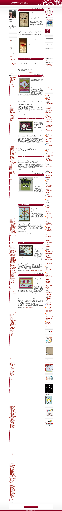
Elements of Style (12, 239)
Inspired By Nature (49, 229)
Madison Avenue (48, 313)
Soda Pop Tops (12, 435)
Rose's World (48, 275)
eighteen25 (47, 324)
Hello (10, 316)
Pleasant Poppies (12, 381)
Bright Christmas (12, 114)
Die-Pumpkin (11, 151)
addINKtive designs (49, 259)
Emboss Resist (12, 242)
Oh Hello (11, 367)
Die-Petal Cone (12, 150)
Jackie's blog (48, 177)
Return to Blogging (48, 302)
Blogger (14, 502)
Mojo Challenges (35, 152)
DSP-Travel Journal (12, 227)
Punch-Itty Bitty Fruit (12, 403)
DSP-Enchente (12, 176)
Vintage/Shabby (12, 474)
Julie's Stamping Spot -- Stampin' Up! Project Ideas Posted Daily (49, 108)
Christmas (11, 122)
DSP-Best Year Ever (12, 167)
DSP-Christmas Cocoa (13, 173)
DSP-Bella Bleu (12, 166)
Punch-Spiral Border (12, 410)
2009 (10, 49)
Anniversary (11, 85)
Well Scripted (11, 487)
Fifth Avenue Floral (12, 278)
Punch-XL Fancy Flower (13, 412)
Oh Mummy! (12, 55)
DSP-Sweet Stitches (12, 222)
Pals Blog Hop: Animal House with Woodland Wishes (49, 130)
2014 (10, 43)
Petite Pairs (11, 376)
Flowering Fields (12, 281)
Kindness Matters (12, 337)
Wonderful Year (12, 496)
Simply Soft (11, 426)
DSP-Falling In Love (12, 179)
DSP (10, 161)
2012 (10, 46)
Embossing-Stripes (12, 261)
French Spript (11, 296)
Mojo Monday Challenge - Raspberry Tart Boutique (13, 60)
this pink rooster (48, 236)
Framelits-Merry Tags (12, 290)
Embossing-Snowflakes (13, 259)
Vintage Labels (12, 470)
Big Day (11, 105)
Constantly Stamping (49, 201)
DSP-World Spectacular (13, 235)
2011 (10, 47)
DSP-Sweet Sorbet (12, 221)
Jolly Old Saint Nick (12, 333)
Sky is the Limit (12, 429)
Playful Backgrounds (12, 380)
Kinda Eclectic (12, 336)
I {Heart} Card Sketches (49, 74)
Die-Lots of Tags (12, 147)
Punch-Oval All (12, 407)
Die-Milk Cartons (12, 149)
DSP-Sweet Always (12, 218)
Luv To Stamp (48, 291)
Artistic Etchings (12, 89)
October (11, 53)
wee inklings (48, 95)
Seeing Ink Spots (48, 116)
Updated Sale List (48, 311)
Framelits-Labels (12, 289)
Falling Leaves (12, 273)
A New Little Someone (13, 77)
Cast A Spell (11, 120)
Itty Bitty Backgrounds (13, 330)
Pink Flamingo (12, 379)
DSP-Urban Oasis (12, 230)
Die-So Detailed (12, 153)
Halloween (11, 311)
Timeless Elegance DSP (13, 461)
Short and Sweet (12, 423)
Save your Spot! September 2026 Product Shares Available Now (49, 110)
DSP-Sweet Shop (12, 220)
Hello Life (11, 317)
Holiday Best (11, 321)
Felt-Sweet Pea (12, 275)
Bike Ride (11, 106)
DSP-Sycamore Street (13, 223)
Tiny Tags (11, 462)
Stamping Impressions (20, 2)
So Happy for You (12, 431)
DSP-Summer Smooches (13, 217)
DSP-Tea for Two (12, 225)
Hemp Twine (11, 319)
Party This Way (12, 372)
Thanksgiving (11, 456)
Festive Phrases (12, 276)
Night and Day (12, 362)
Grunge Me (11, 310)
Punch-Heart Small (12, 402)
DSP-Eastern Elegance (13, 175)
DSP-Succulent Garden (13, 216)
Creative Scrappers (48, 60)
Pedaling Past (12, 374)
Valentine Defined (12, 468)
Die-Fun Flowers (12, 143)
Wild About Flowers (12, 493)
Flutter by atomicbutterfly (48, 99)
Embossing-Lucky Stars (13, 254)
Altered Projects (12, 82)
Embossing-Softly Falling (13, 260)
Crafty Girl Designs (49, 253)
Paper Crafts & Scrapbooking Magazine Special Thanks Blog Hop (49, 289)
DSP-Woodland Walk (12, 234)
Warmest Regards (12, 475)
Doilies (11, 159)
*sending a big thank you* (49, 316)
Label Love (11, 338)
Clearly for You (12, 124)
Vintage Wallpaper (12, 473)
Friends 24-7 (36, 270)
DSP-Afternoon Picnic (13, 162)
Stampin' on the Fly (49, 141)
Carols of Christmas (12, 118)
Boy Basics (11, 113)
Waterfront (11, 485)
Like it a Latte (11, 339)
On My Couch (12, 368)
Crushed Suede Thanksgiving (25, 204)
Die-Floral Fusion (12, 142)
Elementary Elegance (13, 238)
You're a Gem (11, 499)
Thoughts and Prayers (13, 460)
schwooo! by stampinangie (48, 262)
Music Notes (11, 357)
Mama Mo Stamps (48, 220)
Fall (10, 271)
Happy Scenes (12, 314)
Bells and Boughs (12, 104)
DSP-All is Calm (12, 164)
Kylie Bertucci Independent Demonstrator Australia (49, 125)
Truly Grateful (11, 466)
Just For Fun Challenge (49, 279)
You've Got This (12, 500)
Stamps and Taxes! (49, 310)
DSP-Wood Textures (12, 233)
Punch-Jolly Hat (12, 405)
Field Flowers (11, 277)
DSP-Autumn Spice (12, 165)
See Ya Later (11, 418)
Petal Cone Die (12, 375)
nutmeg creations (48, 213)
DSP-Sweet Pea (12, 219)
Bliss (10, 111)
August (11, 73)
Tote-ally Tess (12, 463)
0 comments (30, 72)
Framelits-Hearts (12, 286)
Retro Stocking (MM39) (49, 305)
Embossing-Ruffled (12, 257)
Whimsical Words (12, 491)
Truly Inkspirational (49, 318)
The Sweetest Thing (49, 89)
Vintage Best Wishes (24, 242)
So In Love (11, 432)
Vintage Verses (12, 471)
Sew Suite (11, 421)
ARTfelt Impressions (49, 268)
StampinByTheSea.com (49, 159)
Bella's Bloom (11, 103)
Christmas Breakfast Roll (49, 285)
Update (47, 319)
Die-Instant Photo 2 (12, 145)
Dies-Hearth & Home (12, 158)
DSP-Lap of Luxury (12, 186)
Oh (10, 366)
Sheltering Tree (12, 422)
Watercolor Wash (12, 484)
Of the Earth (11, 365)
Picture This (11, 378)
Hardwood (11, 315)
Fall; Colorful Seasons (13, 272)
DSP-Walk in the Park (13, 231)
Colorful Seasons (12, 126)
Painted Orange (48, 112)
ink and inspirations (49, 165)
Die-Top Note (11, 156)
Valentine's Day (12, 469)
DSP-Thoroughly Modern (13, 226)
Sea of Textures (12, 413)
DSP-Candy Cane (12, 171)
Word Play (11, 497)
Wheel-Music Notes (12, 489)
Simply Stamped (48, 250)
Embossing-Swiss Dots (13, 262)
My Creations (48, 192)
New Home (11, 360)
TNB (35, 510)
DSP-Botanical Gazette (13, 168)
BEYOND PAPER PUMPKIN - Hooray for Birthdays (49, 114)
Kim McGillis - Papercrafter (48, 326)
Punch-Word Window (12, 411)
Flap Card (11, 279)
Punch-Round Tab (12, 409)
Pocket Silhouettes (12, 382)
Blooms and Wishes (48, 257)
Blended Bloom (12, 110)
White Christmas (12, 492)
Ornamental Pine (12, 370)
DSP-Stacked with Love (13, 215)
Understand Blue (48, 144)
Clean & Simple (48, 68)
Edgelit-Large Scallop (12, 237)
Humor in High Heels (12, 327)
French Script (11, 295)
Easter (11, 236)
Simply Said (11, 424)
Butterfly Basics (12, 116)
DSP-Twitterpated (12, 229)
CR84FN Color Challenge (49, 65)
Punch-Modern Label (12, 406)
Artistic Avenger (48, 304)
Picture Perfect (12, 377)
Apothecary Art (12, 87)
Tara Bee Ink (48, 281)
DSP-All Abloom (12, 163)
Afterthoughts (11, 80)
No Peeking (11, 363)
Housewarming (12, 323)
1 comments (39, 152)
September (11, 54)
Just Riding (11, 335)
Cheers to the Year (12, 121)
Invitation (11, 329)
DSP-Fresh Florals (12, 181)
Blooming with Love (12, 112)
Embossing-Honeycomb (13, 251)
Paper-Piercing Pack (12, 371)
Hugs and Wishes (12, 326)
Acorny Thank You (12, 79)
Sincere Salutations (12, 428)
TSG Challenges (12, 467)
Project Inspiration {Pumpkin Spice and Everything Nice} (48, 101)
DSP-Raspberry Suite (13, 205)
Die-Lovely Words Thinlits (13, 148)
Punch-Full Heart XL (12, 401)
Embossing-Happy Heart (13, 250)
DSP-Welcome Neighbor (13, 232)
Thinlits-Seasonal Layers (13, 459)
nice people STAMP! (49, 172)
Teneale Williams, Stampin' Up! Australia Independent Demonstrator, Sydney (49, 156)
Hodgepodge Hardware (13, 320)
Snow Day (11, 430)
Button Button (12, 117)
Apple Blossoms (12, 88)
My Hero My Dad (12, 358)
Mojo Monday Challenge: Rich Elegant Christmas (13, 62)
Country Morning (12, 127)
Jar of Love (11, 331)
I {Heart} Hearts (12, 328)
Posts (47, 44)
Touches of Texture (12, 465)
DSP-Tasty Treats (12, 224)
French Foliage (12, 294)
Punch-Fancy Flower (12, 400)
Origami (11, 369)
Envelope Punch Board (13, 267)
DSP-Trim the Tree (12, 228)
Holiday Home (12, 322)
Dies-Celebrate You (12, 157)
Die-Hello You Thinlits (13, 144)
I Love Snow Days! (48, 308)
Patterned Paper (48, 321)
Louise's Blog (48, 322)
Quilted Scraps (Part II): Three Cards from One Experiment (49, 121)
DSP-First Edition (12, 180)
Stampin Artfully (48, 223)
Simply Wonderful (12, 427)
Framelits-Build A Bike (13, 283)
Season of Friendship (12, 414)
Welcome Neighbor (12, 486)
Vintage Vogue (12, 472)
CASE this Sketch (48, 64)
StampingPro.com (48, 195)
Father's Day (11, 274)
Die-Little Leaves (12, 146)
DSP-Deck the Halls (12, 174)
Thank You (11, 455)
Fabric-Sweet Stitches (13, 270)
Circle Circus (11, 123)
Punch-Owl (11, 408)
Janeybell (47, 272)
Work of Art (11, 498)
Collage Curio (11, 125)
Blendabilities (11, 109)
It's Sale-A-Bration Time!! (49, 224)
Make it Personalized (48, 117)
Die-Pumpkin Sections (13, 152)
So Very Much (12, 434)
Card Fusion (48, 66)
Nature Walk (11, 359)
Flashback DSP (12, 280)
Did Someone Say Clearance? (26, 58)
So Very (11, 433)
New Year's (11, 361)
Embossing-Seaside (12, 258)
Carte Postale (11, 119)
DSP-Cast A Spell (12, 172)
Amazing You (11, 84)
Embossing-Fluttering (12, 247)
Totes (10, 464)
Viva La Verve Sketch (49, 90)
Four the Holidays (12, 282)
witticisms (47, 287)
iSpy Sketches (48, 91)
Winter (11, 494)
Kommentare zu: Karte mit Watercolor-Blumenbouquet (49, 246)
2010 (10, 48)
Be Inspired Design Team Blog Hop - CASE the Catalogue (49, 186)
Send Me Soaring (12, 419)
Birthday (11, 107)
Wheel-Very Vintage (12, 490)
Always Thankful (12, 83)
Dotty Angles (11, 160)
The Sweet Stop (48, 88)
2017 (10, 40)
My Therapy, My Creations (48, 307)
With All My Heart (12, 495)
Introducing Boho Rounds (49, 251)
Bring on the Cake (12, 115)
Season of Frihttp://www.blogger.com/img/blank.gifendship (12, 416)
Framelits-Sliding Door (13, 291)
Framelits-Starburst (12, 292)
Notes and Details (12, 364)
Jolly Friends (11, 332)
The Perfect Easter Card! (49, 292)
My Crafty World (48, 323)
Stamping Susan (48, 216)
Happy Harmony (12, 313)
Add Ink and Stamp (49, 256)
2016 (10, 41)
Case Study (48, 67)
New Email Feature (12, 64)
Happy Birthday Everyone (13, 312)
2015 (10, 42)
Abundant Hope (12, 78)
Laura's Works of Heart (49, 103)
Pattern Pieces (12, 373)
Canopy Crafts (48, 226)
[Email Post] (32, 72)
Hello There (11, 318)
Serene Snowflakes (12, 420)
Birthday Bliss (12, 108)
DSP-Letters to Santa (13, 187)
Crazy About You (12, 128)
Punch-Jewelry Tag (12, 404)
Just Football (11, 334)
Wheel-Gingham (12, 488)
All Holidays (11, 81)
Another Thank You (12, 86)
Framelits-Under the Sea (13, 293)
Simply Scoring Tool (12, 425)
